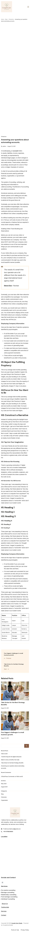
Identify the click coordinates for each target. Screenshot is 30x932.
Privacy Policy (25, 930)
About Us (5, 903)
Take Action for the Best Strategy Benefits (12, 763)
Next (5, 669)
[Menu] (28, 7)
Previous (8, 658)
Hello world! (4, 753)
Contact (3, 915)
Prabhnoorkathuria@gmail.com (12, 829)
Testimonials (5, 907)
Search (26, 746)
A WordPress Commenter (7, 776)
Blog (2, 794)
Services (3, 911)
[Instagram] (2, 882)
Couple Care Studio (16, 923)
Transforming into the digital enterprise (11, 756)
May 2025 (3, 783)
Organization (4, 800)
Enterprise (3, 136)
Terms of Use (15, 930)
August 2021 (4, 787)
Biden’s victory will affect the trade (10, 759)
